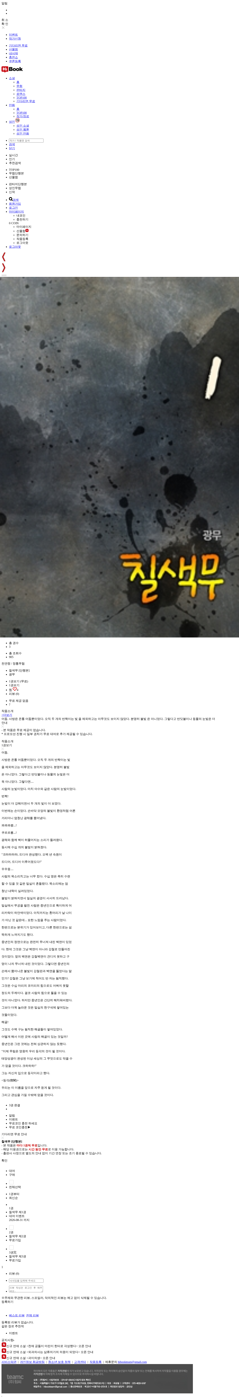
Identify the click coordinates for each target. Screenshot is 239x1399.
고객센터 (80, 1362)
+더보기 (6, 715)
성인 (12, 121)
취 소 (4, 19)
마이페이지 (16, 211)
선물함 (13, 49)
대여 (12, 1170)
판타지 (20, 90)
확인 (4, 1160)
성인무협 (15, 188)
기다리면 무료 (18, 45)
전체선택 (15, 1187)
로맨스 (20, 93)
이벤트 (13, 34)
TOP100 (21, 97)
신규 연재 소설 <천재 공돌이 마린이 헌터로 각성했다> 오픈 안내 (48, 1346)
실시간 (13, 155)
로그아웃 (22, 242)
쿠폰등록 (15, 61)
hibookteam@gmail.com (132, 1362)
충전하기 (22, 219)
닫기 (12, 148)
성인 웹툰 (22, 129)
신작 (12, 192)
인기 (12, 159)
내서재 (13, 53)
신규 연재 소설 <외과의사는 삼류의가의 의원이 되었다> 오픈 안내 (49, 1352)
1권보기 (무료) (18, 681)
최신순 (13, 1197)
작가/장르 (22, 116)
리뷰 (14, 693)
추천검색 (15, 163)
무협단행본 (16, 173)
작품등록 (22, 238)
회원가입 (15, 203)
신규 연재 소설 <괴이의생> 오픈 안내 (30, 1358)
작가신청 (15, 38)
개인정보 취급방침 (32, 1362)
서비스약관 (8, 1362)
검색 (12, 144)
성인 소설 (22, 125)
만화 (12, 105)
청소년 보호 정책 (59, 1362)
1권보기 (14, 685)
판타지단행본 (18, 184)
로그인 (13, 207)
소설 (12, 78)
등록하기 (7, 1301)
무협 (19, 86)
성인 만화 (22, 133)
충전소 (13, 57)
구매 (12, 1174)
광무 (12, 674)
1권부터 (14, 1194)
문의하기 (22, 235)
